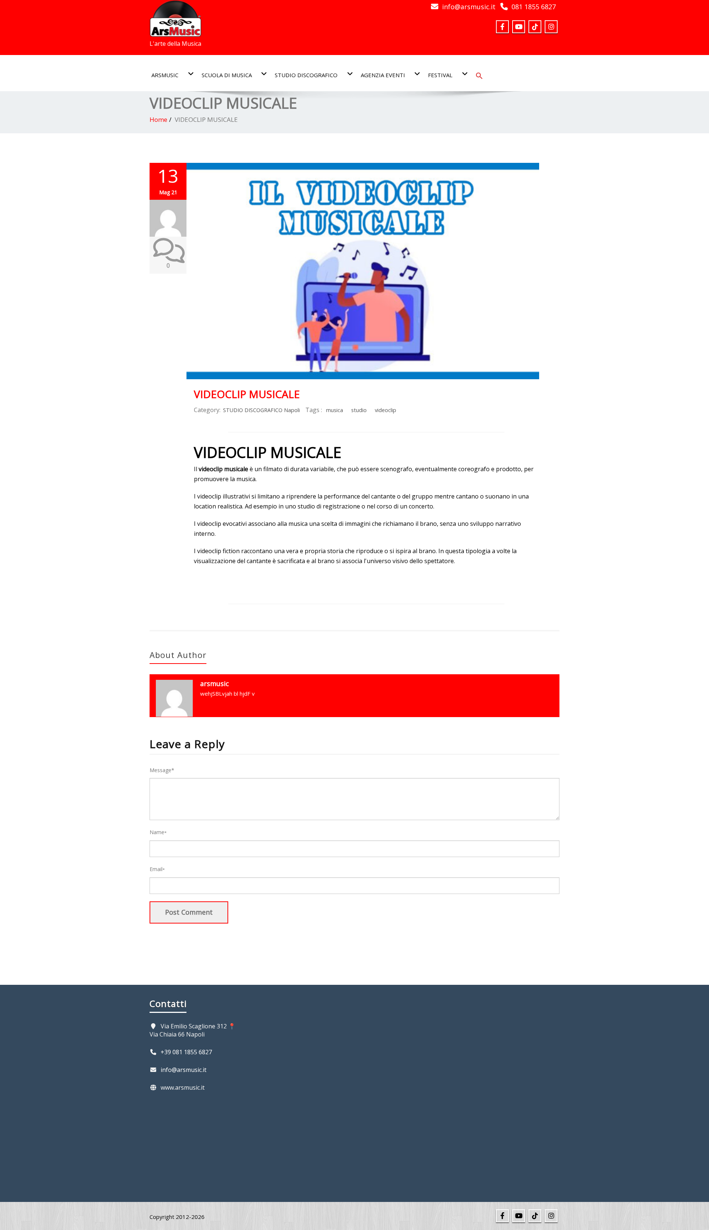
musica (334, 410)
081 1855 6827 (533, 6)
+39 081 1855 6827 (186, 1052)
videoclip (385, 410)
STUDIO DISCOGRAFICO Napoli (261, 410)
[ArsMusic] (175, 16)
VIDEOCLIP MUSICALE (247, 394)
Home (158, 119)
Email (157, 869)
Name (158, 832)
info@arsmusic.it (469, 6)
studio (359, 410)
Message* (162, 770)
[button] (479, 75)
